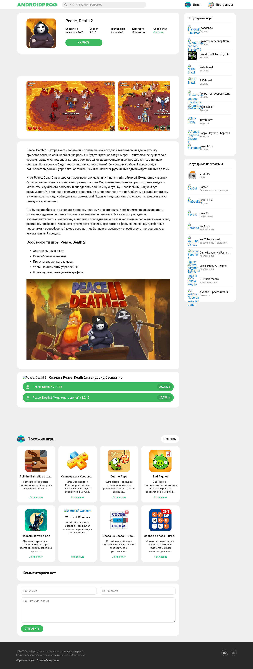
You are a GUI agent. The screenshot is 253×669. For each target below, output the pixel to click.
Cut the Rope (118, 476)
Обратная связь (25, 660)
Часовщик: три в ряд (36, 536)
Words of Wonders (77, 517)
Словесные (77, 556)
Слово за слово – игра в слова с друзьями (173, 536)
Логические (138, 32)
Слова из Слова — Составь (121, 536)
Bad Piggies (160, 476)
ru (225, 652)
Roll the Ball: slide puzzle (36, 476)
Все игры (170, 439)
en (233, 652)
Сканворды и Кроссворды (79, 476)
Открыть (158, 32)
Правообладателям (48, 660)
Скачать (84, 42)
